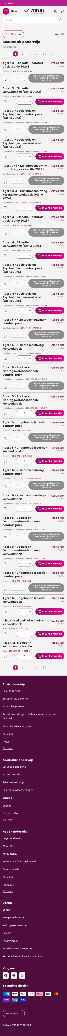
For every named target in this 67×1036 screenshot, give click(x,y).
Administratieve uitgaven (17, 726)
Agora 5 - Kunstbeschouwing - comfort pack (24, 321)
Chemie (7, 805)
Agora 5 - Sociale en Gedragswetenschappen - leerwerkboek (21, 400)
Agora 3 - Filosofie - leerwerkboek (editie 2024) (22, 90)
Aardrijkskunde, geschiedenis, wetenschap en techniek (29, 716)
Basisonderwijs (11, 690)
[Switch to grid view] (62, 34)
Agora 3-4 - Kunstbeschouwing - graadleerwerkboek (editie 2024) (25, 194)
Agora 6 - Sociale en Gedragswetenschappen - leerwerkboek (21, 550)
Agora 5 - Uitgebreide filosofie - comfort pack (25, 424)
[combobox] (33, 20)
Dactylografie (10, 813)
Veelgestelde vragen (14, 917)
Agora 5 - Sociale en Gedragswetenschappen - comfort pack (21, 371)
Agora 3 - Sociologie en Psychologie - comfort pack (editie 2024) (22, 114)
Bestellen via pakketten (16, 698)
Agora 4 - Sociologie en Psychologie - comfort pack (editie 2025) (22, 268)
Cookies (7, 933)
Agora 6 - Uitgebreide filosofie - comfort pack (25, 574)
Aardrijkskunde (11, 774)
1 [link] (15, 53)
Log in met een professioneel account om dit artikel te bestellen (46, 77)
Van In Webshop (21, 1024)
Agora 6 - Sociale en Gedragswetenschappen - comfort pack (21, 521)
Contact (7, 909)
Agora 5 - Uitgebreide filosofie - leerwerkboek (25, 449)
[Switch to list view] (56, 34)
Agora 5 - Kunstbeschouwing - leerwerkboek (24, 347)
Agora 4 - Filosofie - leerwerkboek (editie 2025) (22, 244)
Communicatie (11, 869)
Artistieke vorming (13, 782)
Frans (6, 741)
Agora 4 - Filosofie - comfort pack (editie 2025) (23, 219)
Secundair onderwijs (14, 766)
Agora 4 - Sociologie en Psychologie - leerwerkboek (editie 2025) (22, 297)
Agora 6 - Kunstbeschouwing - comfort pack (24, 472)
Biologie (7, 797)
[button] (6, 11)
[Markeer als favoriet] (5, 79)
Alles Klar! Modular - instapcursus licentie (17, 644)
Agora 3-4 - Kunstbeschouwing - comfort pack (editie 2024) (25, 167)
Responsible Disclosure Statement (22, 956)
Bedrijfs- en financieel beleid (19, 861)
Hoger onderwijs (12, 838)
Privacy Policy (10, 940)
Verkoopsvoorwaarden (15, 925)
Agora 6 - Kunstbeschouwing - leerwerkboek (24, 497)
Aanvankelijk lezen (13, 706)
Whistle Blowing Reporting (18, 948)
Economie (8, 884)
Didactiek (8, 734)
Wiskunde (8, 846)
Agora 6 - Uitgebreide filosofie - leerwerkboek (25, 600)
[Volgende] (51, 54)
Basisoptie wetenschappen (18, 790)
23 (44, 53)
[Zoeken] (60, 20)
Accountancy (10, 853)
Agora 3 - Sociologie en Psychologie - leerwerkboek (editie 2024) (22, 143)
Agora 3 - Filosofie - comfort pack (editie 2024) (23, 65)
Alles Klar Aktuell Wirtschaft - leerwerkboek (23, 622)
